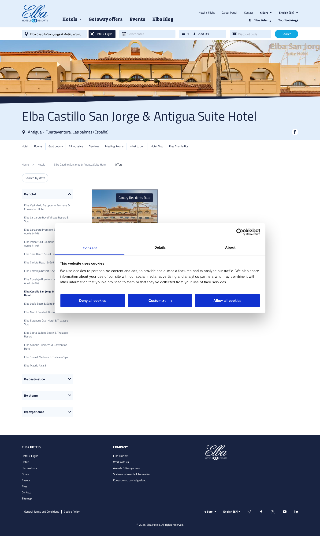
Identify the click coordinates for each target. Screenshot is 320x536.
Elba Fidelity (120, 456)
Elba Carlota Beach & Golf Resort (43, 262)
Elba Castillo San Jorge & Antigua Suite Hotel (47, 293)
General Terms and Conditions (41, 512)
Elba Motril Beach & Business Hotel (45, 312)
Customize (157, 301)
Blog (24, 486)
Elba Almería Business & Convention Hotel (45, 347)
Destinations (29, 468)
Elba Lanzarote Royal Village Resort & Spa (46, 219)
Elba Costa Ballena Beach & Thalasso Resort (46, 334)
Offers (25, 474)
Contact (248, 13)
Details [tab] (160, 247)
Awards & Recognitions (126, 468)
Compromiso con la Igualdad (129, 480)
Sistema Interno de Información (131, 474)
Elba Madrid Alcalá (35, 365)
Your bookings (288, 20)
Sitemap (27, 498)
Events (26, 480)
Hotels (26, 462)
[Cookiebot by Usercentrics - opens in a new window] (239, 232)
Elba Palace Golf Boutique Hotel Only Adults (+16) (45, 244)
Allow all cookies (227, 301)
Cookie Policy (72, 512)
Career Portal (229, 13)
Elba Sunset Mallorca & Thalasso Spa (46, 357)
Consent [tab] (90, 248)
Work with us (121, 462)
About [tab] (230, 247)
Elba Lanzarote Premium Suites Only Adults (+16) (45, 231)
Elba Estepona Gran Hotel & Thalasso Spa (46, 322)
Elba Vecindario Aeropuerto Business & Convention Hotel (47, 207)
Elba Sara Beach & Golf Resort (42, 254)
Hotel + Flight (207, 13)
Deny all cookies (92, 301)
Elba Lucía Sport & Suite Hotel (42, 303)
